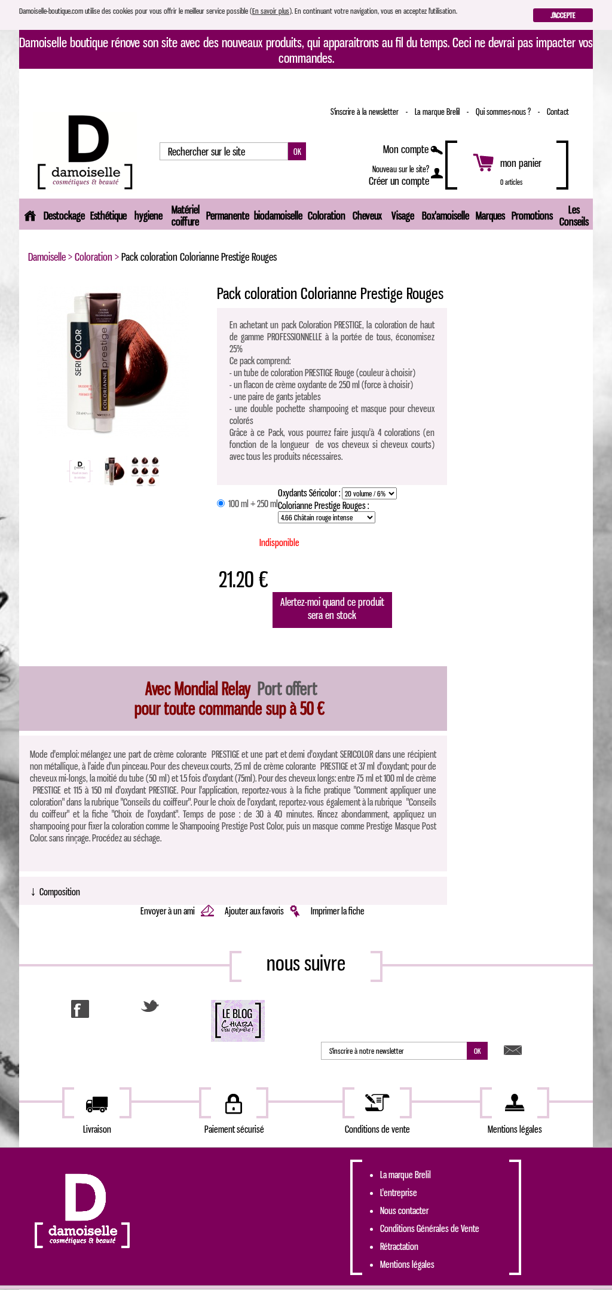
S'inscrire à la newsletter (365, 111)
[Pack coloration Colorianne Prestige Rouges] (113, 361)
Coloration (93, 256)
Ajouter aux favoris (255, 911)
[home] (30, 214)
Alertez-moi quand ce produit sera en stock (332, 608)
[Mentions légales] (514, 1102)
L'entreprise (398, 1192)
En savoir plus (270, 11)
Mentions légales (407, 1264)
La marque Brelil (438, 111)
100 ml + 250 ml (252, 504)
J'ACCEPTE (563, 15)
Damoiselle (47, 256)
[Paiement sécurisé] (233, 1102)
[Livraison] (97, 1102)
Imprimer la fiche (338, 911)
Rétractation (399, 1246)
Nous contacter (404, 1210)
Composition (55, 890)
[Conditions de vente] (377, 1102)
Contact (558, 111)
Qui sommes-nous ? (504, 111)
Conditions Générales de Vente (429, 1228)
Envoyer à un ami (168, 911)
